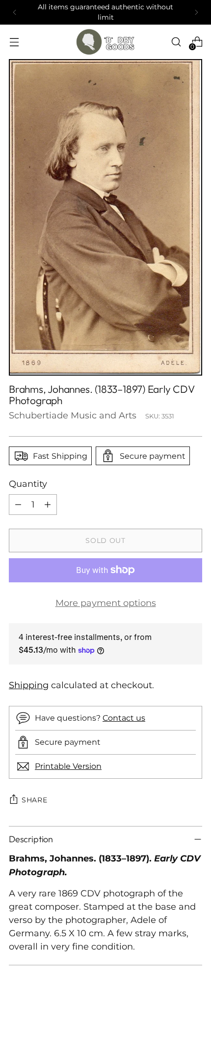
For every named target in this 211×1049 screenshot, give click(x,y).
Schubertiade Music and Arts (72, 415)
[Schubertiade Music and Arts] (105, 42)
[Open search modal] (176, 42)
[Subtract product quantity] (18, 504)
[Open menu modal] (14, 42)
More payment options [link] (105, 602)
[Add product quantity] (47, 504)
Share (35, 799)
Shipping (29, 685)
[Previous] (15, 12)
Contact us (124, 718)
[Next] (196, 12)
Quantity (28, 483)
